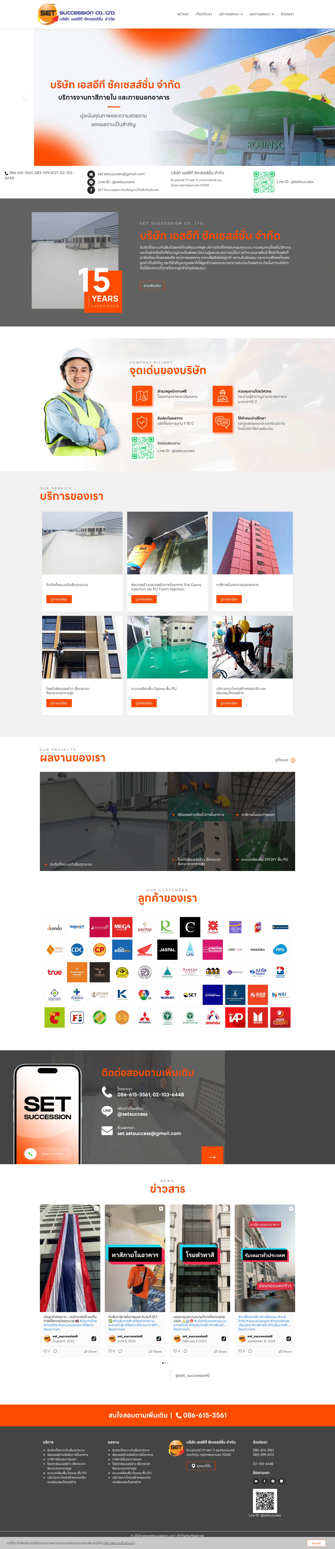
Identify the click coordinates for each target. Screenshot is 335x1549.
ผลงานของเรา (260, 14)
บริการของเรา (229, 14)
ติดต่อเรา (287, 14)
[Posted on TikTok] (94, 1338)
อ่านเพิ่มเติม (152, 285)
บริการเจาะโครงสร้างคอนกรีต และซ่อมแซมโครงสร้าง (131, 1479)
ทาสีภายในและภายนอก (62, 1459)
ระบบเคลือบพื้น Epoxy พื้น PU (67, 1472)
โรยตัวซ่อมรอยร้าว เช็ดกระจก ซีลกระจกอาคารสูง (66, 1466)
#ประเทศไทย (88, 1320)
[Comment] (54, 1351)
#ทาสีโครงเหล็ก (248, 1316)
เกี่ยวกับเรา (204, 14)
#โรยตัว (130, 1324)
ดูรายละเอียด (59, 598)
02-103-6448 (263, 1463)
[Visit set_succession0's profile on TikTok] (48, 1338)
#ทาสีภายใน (217, 1324)
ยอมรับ (316, 1543)
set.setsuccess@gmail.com (121, 174)
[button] (25, 97)
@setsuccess (123, 182)
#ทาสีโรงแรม (268, 1316)
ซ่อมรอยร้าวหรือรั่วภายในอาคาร (67, 1454)
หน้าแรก (183, 14)
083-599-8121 (46, 173)
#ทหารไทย (51, 1324)
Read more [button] (52, 1329)
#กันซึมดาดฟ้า (122, 1320)
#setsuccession (70, 1324)
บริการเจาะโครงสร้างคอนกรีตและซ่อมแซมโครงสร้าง (66, 1479)
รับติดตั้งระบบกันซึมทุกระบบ (66, 1449)
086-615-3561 (21, 173)
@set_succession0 (192, 1375)
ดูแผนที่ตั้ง (204, 1465)
